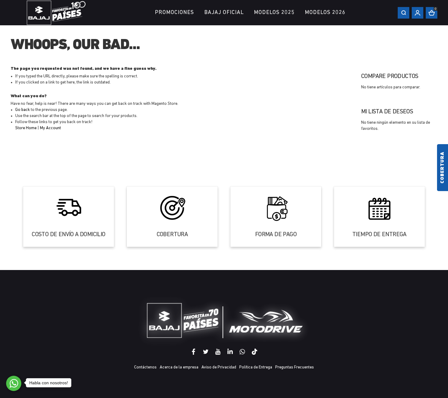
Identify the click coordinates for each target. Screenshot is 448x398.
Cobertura (442, 167)
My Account (50, 128)
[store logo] (56, 12)
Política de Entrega (255, 367)
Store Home (26, 128)
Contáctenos (145, 367)
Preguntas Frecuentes (294, 367)
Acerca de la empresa (179, 367)
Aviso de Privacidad (218, 367)
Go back (22, 110)
